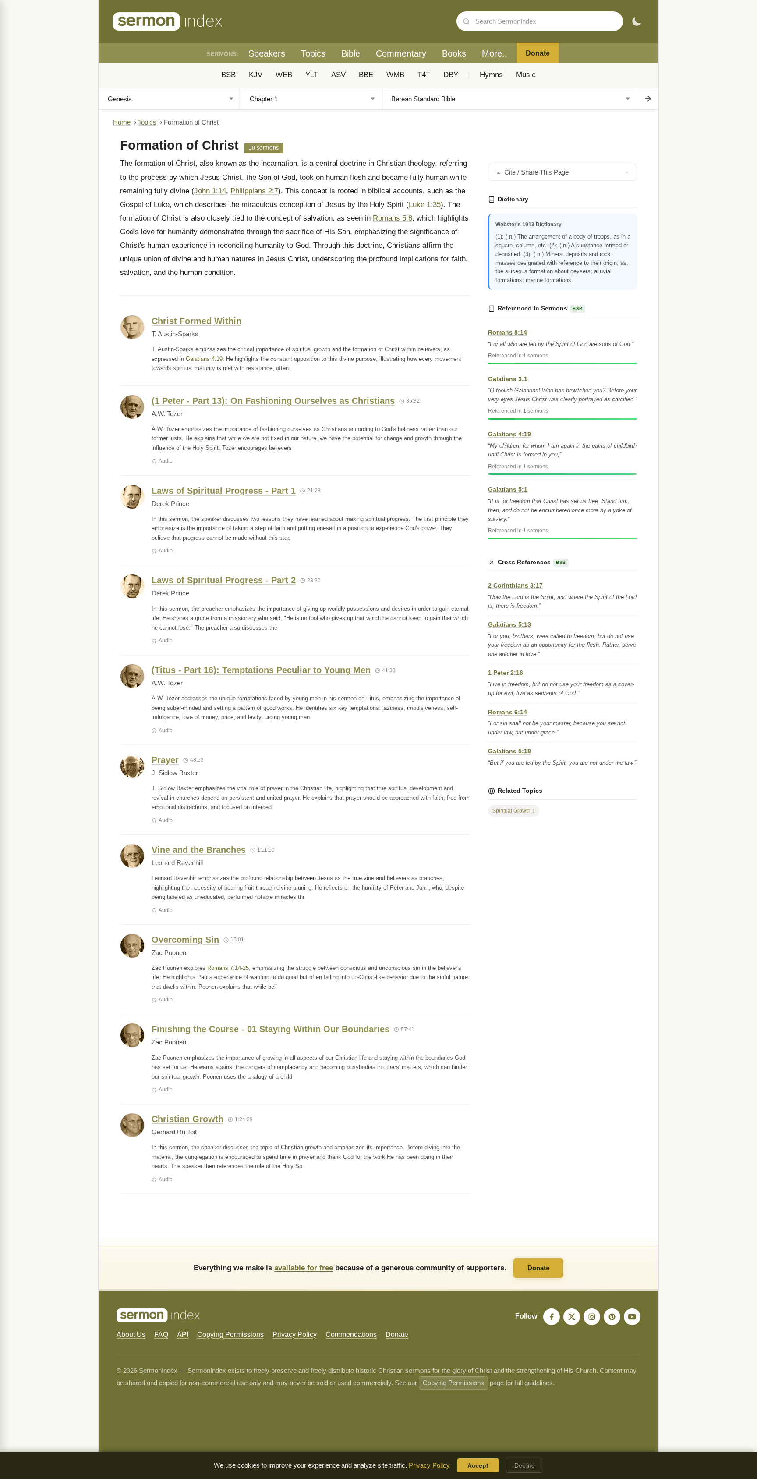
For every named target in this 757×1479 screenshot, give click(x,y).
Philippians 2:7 (254, 191)
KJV (255, 75)
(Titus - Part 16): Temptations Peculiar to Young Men (261, 670)
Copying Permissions (230, 1334)
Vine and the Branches (199, 850)
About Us (131, 1334)
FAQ (161, 1334)
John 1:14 (210, 191)
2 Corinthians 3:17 (515, 585)
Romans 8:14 (507, 332)
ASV (338, 75)
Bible (350, 53)
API (182, 1334)
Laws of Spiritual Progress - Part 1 (224, 490)
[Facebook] (551, 1316)
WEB (284, 75)
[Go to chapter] (647, 98)
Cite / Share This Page (536, 172)
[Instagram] (592, 1316)
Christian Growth (187, 1119)
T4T (423, 75)
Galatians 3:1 (507, 378)
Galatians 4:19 (204, 359)
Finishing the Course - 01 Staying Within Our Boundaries (270, 1029)
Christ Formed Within (196, 321)
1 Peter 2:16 (505, 672)
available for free (303, 1267)
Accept (477, 1465)
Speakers (266, 53)
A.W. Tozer (167, 413)
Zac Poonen (169, 952)
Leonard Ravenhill (177, 862)
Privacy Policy (294, 1334)
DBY (450, 75)
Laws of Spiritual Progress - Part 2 (224, 580)
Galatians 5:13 (509, 624)
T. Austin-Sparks (175, 334)
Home (122, 122)
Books (454, 53)
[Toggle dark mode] (636, 21)
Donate (538, 53)
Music (526, 75)
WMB (395, 75)
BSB (228, 75)
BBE (366, 75)
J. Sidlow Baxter (175, 773)
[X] (571, 1316)
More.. (494, 53)
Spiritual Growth (513, 811)
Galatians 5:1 (507, 489)
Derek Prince (170, 503)
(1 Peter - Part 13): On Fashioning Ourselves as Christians (273, 401)
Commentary (401, 53)
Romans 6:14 (507, 712)
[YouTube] (632, 1316)
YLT (311, 75)
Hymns (491, 75)
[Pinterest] (612, 1316)
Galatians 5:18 (509, 751)
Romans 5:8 (392, 218)
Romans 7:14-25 (228, 968)
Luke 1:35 (425, 204)
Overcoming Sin (185, 939)
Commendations (351, 1334)
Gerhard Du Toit (174, 1132)
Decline (524, 1465)
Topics (313, 53)
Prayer (165, 760)
